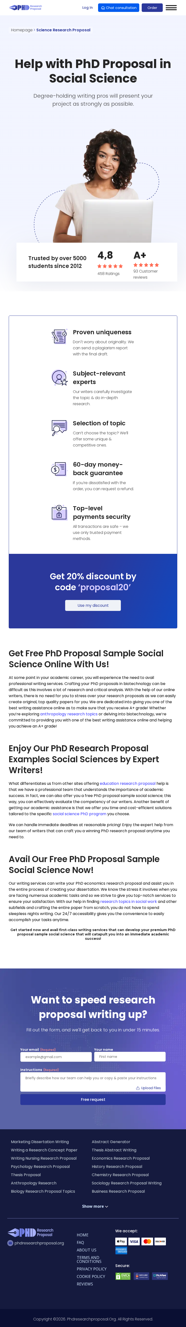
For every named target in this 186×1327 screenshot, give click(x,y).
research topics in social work (128, 901)
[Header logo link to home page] (26, 7)
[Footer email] (37, 1243)
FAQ (80, 1242)
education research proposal (127, 783)
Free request (93, 1099)
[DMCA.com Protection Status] (123, 1279)
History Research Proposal (117, 1166)
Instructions (39, 1070)
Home (82, 1235)
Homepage (22, 30)
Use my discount (93, 605)
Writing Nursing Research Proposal (44, 1158)
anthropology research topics (69, 714)
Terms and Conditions (89, 1259)
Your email (38, 1049)
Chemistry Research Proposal (120, 1175)
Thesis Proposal (26, 1175)
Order (152, 7)
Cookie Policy (91, 1276)
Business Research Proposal (118, 1191)
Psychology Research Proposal (40, 1166)
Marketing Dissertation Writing (40, 1142)
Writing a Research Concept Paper (44, 1150)
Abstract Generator (111, 1142)
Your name (103, 1049)
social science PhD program (79, 814)
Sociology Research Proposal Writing (127, 1183)
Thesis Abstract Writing (114, 1150)
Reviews (85, 1284)
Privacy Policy (92, 1269)
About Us (86, 1250)
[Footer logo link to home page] (31, 1233)
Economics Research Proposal (121, 1158)
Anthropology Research (33, 1183)
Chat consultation (121, 7)
